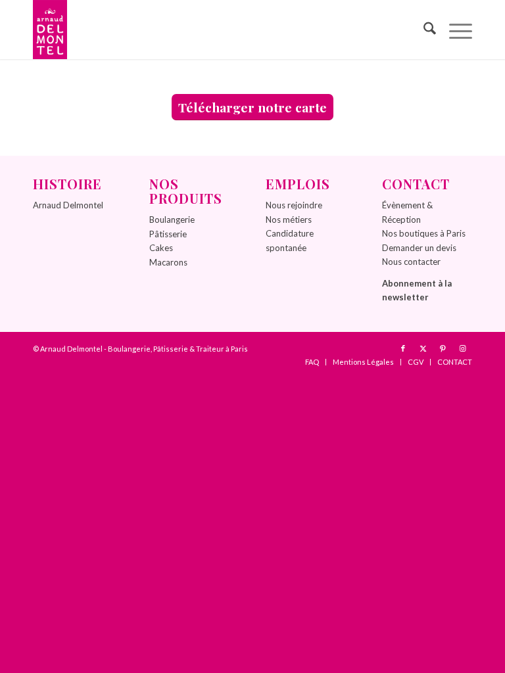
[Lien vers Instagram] (462, 348)
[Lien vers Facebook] (403, 348)
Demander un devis (419, 248)
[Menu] (454, 29)
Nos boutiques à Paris (424, 233)
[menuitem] (423, 29)
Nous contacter (411, 261)
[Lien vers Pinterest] (442, 348)
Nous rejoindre (294, 205)
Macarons (168, 262)
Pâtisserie (168, 234)
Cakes (161, 248)
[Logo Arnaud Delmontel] (50, 29)
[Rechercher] (423, 29)
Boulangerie (172, 219)
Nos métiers (289, 219)
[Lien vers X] (423, 348)
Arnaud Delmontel (68, 205)
